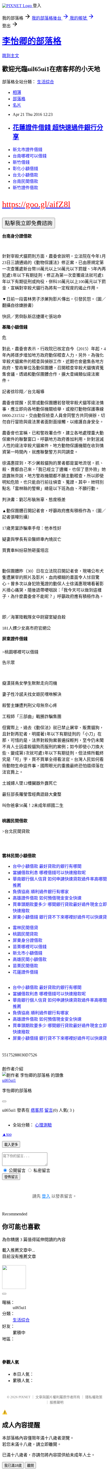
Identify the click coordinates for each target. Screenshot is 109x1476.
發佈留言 (11, 1177)
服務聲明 (56, 1402)
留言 (48, 1110)
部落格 (19, 99)
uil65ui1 (9, 1080)
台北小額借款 (25, 175)
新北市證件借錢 (27, 149)
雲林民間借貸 (25, 927)
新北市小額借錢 (27, 953)
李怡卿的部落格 (31, 41)
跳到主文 (10, 55)
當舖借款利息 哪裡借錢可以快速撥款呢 (49, 872)
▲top (7, 1134)
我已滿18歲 (13, 1466)
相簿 (17, 92)
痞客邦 (37, 1110)
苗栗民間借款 (25, 966)
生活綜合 (45, 82)
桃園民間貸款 (25, 934)
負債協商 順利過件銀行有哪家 (41, 891)
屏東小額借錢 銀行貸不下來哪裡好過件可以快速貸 (60, 917)
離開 (30, 1466)
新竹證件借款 (25, 187)
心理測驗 (43, 1125)
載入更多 (11, 1145)
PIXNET (24, 1397)
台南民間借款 (25, 181)
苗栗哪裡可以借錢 (30, 946)
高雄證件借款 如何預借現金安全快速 (47, 898)
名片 (17, 105)
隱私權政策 (93, 1397)
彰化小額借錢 (25, 168)
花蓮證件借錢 (25, 972)
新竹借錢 (21, 162)
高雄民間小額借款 (30, 959)
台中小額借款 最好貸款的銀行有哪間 (47, 866)
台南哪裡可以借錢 (30, 156)
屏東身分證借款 (27, 940)
